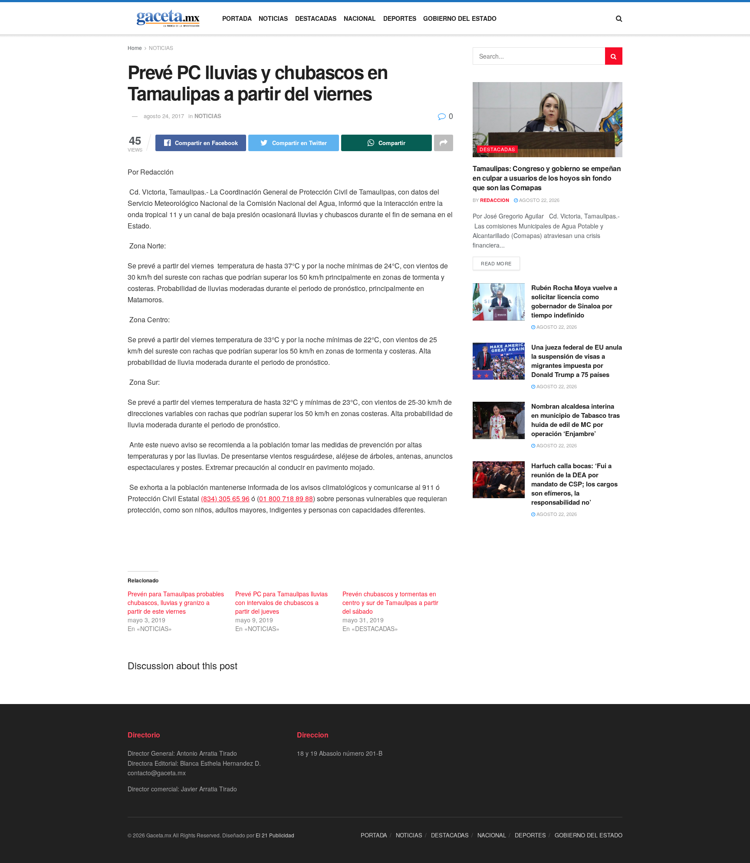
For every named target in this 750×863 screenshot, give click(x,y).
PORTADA (237, 18)
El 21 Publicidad (275, 835)
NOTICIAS (273, 18)
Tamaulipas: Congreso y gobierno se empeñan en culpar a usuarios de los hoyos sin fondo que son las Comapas (547, 178)
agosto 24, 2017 (164, 116)
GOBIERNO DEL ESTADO (460, 18)
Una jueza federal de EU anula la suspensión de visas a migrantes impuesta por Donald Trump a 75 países (576, 360)
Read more (496, 263)
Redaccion (494, 200)
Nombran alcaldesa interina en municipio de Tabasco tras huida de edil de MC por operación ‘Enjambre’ (575, 419)
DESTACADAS (315, 18)
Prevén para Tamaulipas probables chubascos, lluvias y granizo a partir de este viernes (176, 602)
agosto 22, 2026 (538, 199)
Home (135, 47)
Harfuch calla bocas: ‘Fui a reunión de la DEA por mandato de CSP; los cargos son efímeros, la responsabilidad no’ (574, 484)
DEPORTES (399, 18)
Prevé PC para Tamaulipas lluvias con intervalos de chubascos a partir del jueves (281, 602)
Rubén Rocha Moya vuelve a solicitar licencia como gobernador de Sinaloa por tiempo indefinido (574, 301)
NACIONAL (360, 18)
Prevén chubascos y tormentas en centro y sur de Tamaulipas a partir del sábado (390, 602)
